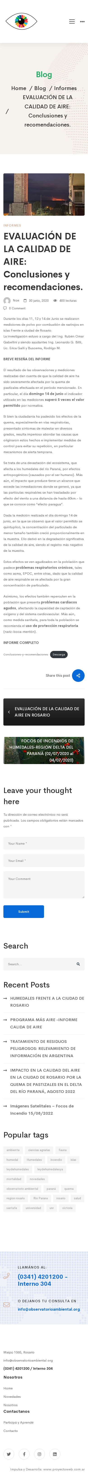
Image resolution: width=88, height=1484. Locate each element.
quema (69, 1189)
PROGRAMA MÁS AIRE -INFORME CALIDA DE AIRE (43, 1023)
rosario (60, 1198)
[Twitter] (8, 1454)
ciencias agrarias (39, 1150)
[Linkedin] (54, 1454)
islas (73, 1160)
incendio (56, 1160)
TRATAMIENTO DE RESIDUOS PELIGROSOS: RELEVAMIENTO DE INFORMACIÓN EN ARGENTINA (43, 1048)
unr (52, 1208)
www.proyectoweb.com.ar (64, 1469)
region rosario (16, 1198)
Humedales (34, 1160)
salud (77, 1198)
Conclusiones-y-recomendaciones (25, 654)
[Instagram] (39, 1454)
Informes (65, 88)
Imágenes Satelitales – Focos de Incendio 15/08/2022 (42, 1110)
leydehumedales (18, 1169)
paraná (51, 1189)
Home (18, 88)
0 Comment (17, 308)
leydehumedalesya (50, 1169)
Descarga (59, 654)
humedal (12, 1160)
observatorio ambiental (22, 1189)
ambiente (13, 1150)
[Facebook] (24, 1454)
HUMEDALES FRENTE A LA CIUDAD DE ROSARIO (47, 1002)
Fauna (63, 1150)
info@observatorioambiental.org (28, 1360)
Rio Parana (40, 1198)
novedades (37, 1179)
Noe (15, 301)
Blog (40, 88)
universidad (33, 1208)
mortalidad (14, 1179)
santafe (12, 1208)
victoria (67, 1208)
